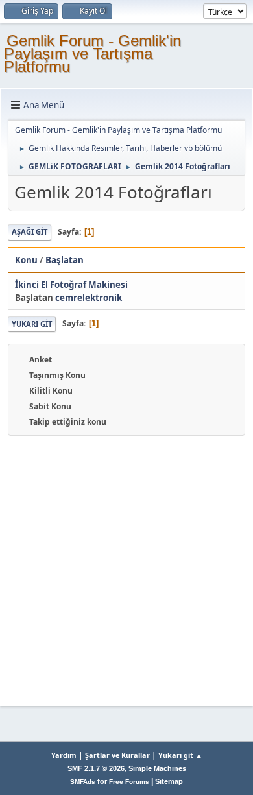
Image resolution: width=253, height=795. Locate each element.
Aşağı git (29, 232)
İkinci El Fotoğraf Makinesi (71, 285)
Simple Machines (157, 768)
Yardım (64, 755)
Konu (26, 260)
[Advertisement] (126, 568)
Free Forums (129, 781)
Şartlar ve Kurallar (117, 755)
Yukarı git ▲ (180, 755)
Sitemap (169, 781)
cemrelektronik (88, 297)
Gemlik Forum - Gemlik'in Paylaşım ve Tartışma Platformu (92, 53)
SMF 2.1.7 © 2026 (96, 768)
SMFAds (82, 781)
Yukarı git (32, 324)
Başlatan (64, 260)
